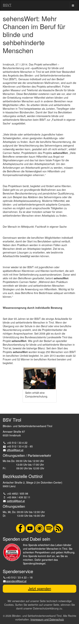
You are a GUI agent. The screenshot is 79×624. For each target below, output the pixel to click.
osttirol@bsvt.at (16, 501)
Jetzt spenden (39, 588)
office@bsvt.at (15, 450)
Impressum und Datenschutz (47, 619)
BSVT (7, 4)
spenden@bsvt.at (16, 581)
